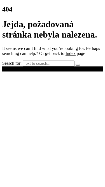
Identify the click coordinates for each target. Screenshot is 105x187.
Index (71, 53)
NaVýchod (51, 68)
